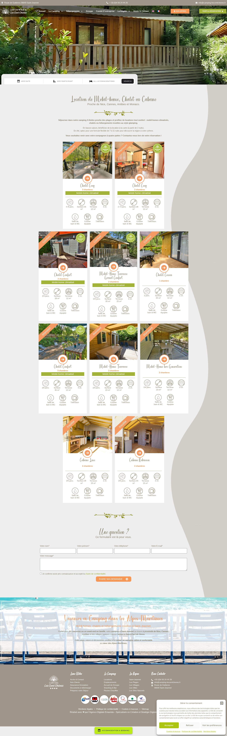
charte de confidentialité (95, 574)
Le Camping (54, 11)
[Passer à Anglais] (153, 11)
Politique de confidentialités (192, 731)
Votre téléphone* (121, 546)
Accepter (168, 725)
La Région (122, 11)
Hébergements (72, 11)
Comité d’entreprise (105, 11)
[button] (221, 703)
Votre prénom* (83, 546)
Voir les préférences (212, 725)
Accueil (42, 11)
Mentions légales (209, 731)
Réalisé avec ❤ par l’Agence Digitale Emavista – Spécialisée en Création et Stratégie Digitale (113, 712)
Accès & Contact (141, 11)
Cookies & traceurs (173, 731)
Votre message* (47, 556)
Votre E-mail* (157, 546)
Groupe (89, 11)
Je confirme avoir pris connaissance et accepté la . (74, 574)
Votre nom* (45, 546)
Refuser (190, 725)
